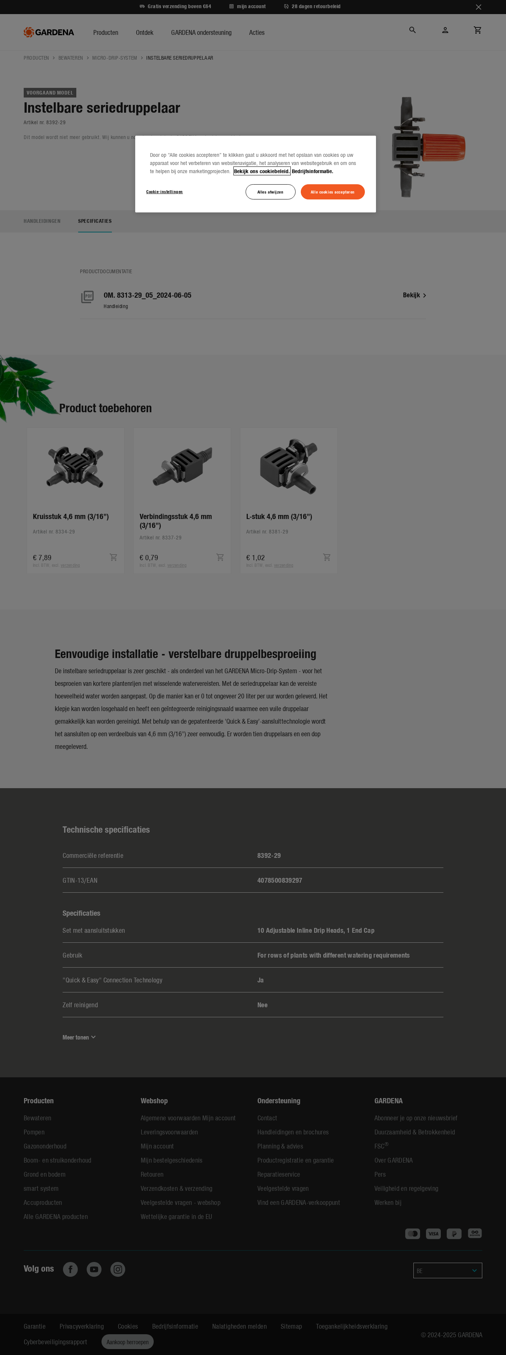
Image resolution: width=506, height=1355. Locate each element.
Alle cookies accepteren (333, 192)
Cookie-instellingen (164, 191)
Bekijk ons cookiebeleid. (262, 171)
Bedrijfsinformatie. (312, 171)
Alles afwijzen (270, 192)
